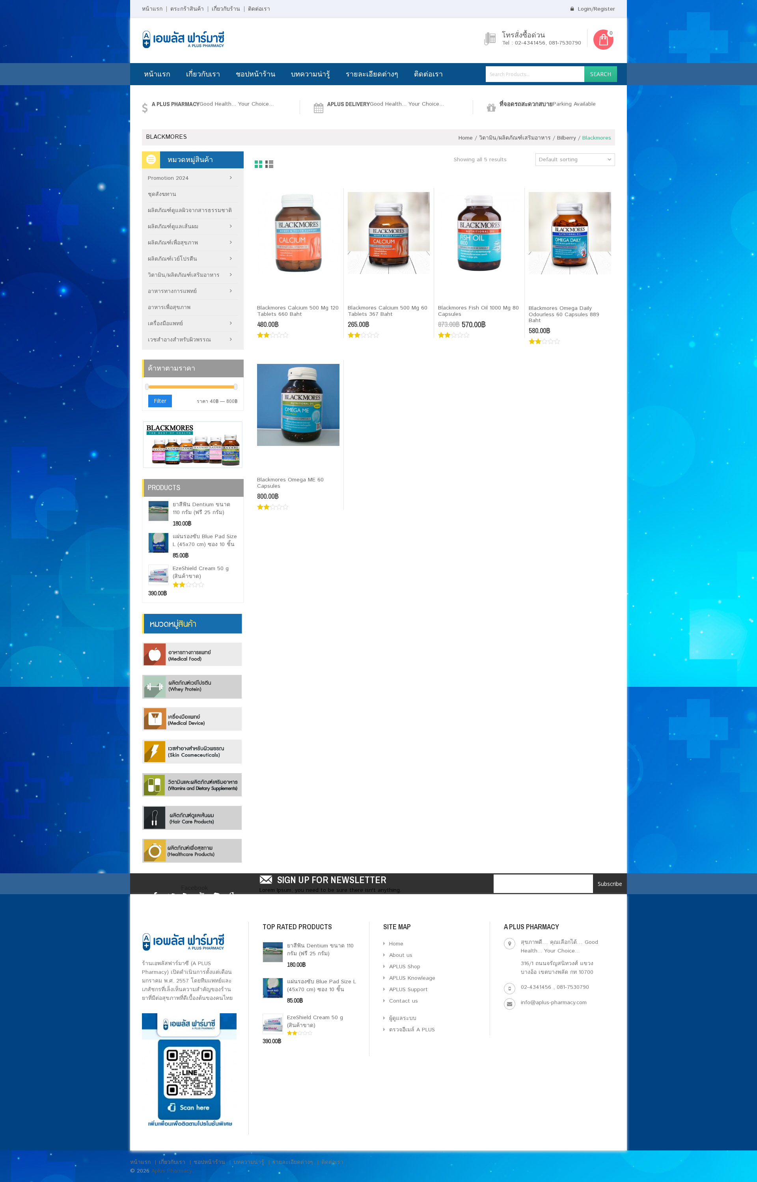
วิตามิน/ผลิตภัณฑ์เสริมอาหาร (515, 138)
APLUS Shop (403, 967)
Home (466, 138)
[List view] (270, 165)
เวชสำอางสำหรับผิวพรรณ (179, 340)
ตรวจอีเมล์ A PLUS (411, 1030)
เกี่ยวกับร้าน (226, 9)
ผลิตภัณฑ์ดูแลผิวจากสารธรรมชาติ (190, 210)
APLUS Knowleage (411, 978)
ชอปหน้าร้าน (255, 74)
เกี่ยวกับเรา (203, 74)
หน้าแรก (152, 9)
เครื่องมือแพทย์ (165, 324)
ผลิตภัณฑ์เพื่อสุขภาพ (173, 243)
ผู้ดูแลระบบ (401, 1018)
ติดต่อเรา (259, 9)
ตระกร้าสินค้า (187, 9)
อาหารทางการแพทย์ (172, 291)
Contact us (402, 1001)
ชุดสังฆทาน (162, 194)
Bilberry (566, 138)
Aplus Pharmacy (171, 1171)
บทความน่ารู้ (310, 74)
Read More (276, 295)
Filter (160, 401)
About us (399, 955)
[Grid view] (259, 165)
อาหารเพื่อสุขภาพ (169, 307)
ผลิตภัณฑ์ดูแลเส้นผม (173, 227)
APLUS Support (407, 990)
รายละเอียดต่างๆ (372, 74)
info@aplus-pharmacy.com (554, 1003)
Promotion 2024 (168, 178)
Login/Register (595, 9)
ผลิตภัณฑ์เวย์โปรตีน (172, 259)
